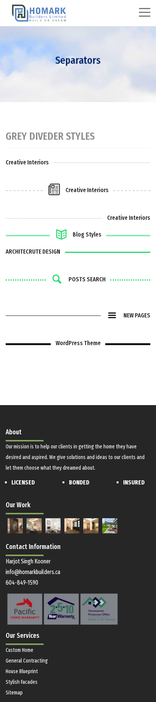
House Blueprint (22, 671)
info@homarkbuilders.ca (33, 572)
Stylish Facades (21, 682)
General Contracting (27, 661)
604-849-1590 (22, 582)
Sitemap (14, 692)
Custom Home (19, 650)
